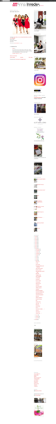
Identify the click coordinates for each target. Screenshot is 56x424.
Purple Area (36, 382)
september (38, 253)
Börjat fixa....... (38, 304)
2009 (36, 319)
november (37, 250)
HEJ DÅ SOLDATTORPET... (41, 179)
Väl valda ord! (38, 282)
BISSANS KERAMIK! (39, 290)
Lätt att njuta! (38, 264)
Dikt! (36, 300)
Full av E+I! (37, 261)
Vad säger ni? (38, 311)
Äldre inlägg (30, 57)
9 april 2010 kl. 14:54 (17, 53)
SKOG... (38, 195)
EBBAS (35, 376)
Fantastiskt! (38, 279)
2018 (36, 236)
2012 (36, 245)
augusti (37, 254)
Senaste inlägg (12, 57)
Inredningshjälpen (37, 378)
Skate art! (37, 296)
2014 (36, 242)
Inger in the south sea (37, 377)
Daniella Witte (36, 375)
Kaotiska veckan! (38, 269)
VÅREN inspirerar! (39, 287)
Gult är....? (37, 307)
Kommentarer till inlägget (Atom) (20, 59)
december (37, 249)
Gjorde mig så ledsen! (40, 222)
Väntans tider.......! (39, 313)
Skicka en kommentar (13, 55)
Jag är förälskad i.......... (41, 217)
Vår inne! (37, 310)
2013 (36, 243)
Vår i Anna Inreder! (39, 286)
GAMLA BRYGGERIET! (39, 294)
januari (37, 317)
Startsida (21, 57)
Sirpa (13, 48)
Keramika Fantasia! (39, 299)
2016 (36, 239)
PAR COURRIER (38, 276)
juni (36, 257)
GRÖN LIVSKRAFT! (39, 297)
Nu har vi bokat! (38, 280)
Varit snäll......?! (38, 303)
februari (37, 316)
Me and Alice (36, 381)
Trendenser (36, 386)
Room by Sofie (36, 383)
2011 (36, 246)
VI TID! (37, 263)
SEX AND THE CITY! (39, 293)
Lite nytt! (38, 228)
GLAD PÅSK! (38, 306)
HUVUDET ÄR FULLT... (40, 184)
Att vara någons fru (37, 373)
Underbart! (37, 289)
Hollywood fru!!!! (38, 283)
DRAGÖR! (37, 273)
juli (36, 256)
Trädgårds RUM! (38, 275)
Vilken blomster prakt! (39, 268)
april (37, 260)
